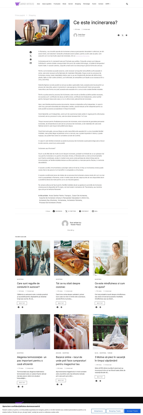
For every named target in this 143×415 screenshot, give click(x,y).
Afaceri (58, 353)
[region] (71, 409)
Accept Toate (132, 411)
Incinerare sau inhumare (48, 200)
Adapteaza (98, 411)
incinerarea (62, 200)
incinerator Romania (82, 56)
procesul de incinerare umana (50, 203)
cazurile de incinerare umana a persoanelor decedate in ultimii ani (64, 198)
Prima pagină (20, 15)
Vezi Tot (22, 303)
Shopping (32, 15)
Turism (109, 353)
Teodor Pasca (81, 34)
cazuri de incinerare (79, 195)
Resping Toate (115, 411)
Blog (96, 353)
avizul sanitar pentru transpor (60, 195)
